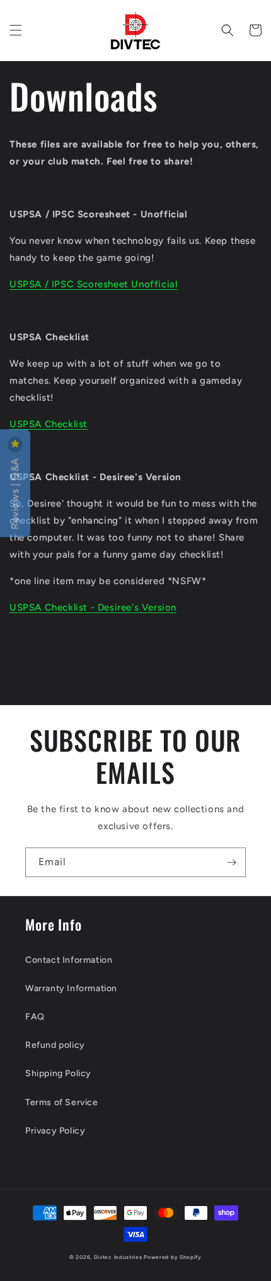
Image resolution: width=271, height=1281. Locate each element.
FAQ (35, 1016)
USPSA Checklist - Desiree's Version (92, 607)
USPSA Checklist (48, 424)
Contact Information (68, 960)
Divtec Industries (118, 1257)
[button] (16, 30)
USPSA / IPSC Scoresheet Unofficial (93, 284)
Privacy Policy (55, 1130)
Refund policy (55, 1045)
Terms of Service (61, 1102)
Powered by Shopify (173, 1257)
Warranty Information (71, 988)
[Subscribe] (231, 862)
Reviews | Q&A (15, 492)
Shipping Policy (58, 1073)
